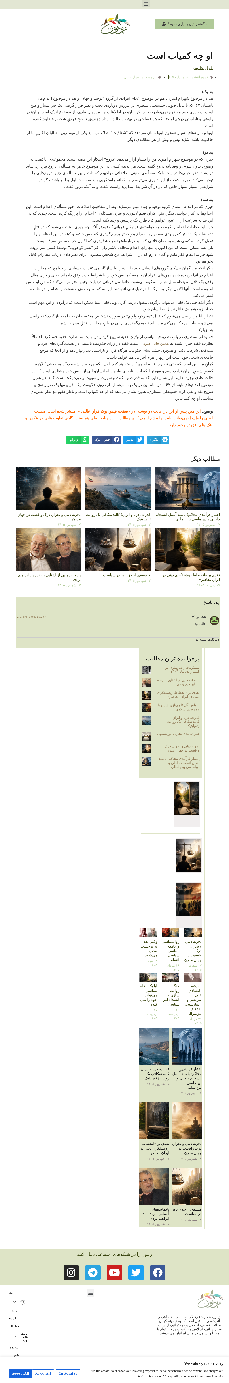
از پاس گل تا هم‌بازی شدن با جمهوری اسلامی (178, 707)
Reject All (43, 1373)
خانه (11, 1292)
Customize (68, 1373)
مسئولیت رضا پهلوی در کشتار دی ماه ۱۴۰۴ (182, 669)
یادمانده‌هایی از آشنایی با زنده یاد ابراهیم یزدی (178, 682)
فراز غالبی (131, 77)
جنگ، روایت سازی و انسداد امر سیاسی (171, 995)
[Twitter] (136, 1272)
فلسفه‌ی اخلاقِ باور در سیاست (127, 575)
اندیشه (12, 1318)
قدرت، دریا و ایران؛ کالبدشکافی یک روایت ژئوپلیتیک (183, 722)
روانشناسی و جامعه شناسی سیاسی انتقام (170, 950)
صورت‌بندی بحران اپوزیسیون (178, 733)
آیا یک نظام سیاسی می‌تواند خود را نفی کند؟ (148, 995)
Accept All (20, 1373)
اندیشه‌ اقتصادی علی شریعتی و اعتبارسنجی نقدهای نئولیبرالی (192, 999)
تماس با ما (14, 1355)
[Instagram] (71, 1272)
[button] (146, 3)
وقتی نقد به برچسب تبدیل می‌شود (148, 948)
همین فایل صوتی (154, 343)
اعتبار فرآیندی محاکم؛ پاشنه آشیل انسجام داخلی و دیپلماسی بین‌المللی (188, 517)
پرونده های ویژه (24, 1337)
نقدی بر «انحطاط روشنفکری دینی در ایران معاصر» (178, 694)
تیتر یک (23, 1302)
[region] (114, 1370)
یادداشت (13, 1311)
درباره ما (13, 1347)
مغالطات (14, 1326)
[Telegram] (93, 1272)
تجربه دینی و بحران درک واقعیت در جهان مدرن (181, 748)
